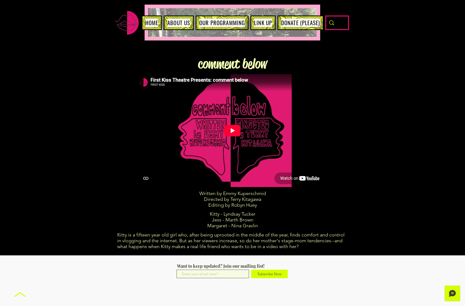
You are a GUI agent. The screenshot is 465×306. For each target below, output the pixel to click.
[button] (179, 23)
